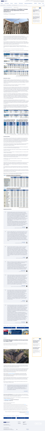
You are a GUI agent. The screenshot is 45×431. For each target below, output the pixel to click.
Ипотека (11, 3)
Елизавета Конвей (23, 285)
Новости (2, 3)
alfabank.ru (25, 404)
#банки (8, 325)
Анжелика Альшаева (23, 270)
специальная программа (11, 373)
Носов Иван (24, 257)
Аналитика (15, 3)
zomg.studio (27, 429)
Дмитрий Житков (10, 7)
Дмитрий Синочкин (6, 7)
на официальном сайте (7, 399)
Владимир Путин (42, 1)
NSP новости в (9, 327)
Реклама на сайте (24, 422)
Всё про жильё (21, 3)
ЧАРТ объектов (7, 3)
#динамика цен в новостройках (13, 325)
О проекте (19, 423)
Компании (35, 3)
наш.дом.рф (27, 412)
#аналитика (5, 325)
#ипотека (18, 325)
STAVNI (27, 411)
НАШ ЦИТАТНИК (27, 0)
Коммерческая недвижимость (28, 3)
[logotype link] (4, 1)
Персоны (39, 3)
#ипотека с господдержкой (23, 325)
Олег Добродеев (23, 300)
